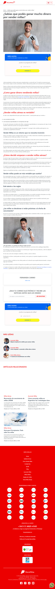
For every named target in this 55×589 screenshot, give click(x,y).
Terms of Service (40, 579)
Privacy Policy (32, 579)
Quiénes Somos (27, 458)
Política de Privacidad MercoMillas (27, 539)
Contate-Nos (27, 464)
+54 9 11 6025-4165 (27, 526)
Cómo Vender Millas (27, 461)
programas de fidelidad (23, 97)
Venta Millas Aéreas (27, 479)
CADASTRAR (41, 296)
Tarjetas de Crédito (27, 477)
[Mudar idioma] (49, 2)
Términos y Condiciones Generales (27, 536)
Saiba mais (27, 280)
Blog (27, 469)
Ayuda (27, 466)
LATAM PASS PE (26, 66)
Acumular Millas (27, 472)
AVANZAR (27, 70)
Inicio (4, 10)
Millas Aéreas (27, 474)
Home (27, 456)
